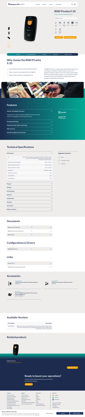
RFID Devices (9, 408)
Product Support (24, 395)
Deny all (63, 413)
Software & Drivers (25, 396)
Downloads (44, 54)
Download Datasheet (70, 37)
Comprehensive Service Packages (28, 402)
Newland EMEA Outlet (40, 405)
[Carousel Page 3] (9, 38)
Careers (37, 398)
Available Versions (68, 54)
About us (37, 396)
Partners (51, 4)
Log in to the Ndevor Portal (26, 404)
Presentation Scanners (11, 402)
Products (38, 4)
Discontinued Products (26, 399)
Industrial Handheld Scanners (13, 401)
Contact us (28, 384)
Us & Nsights (59, 4)
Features (18, 54)
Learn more (37, 414)
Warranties (23, 401)
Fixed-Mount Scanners (11, 404)
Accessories (55, 54)
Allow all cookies (76, 413)
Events (37, 402)
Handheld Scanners (11, 399)
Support (44, 4)
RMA (37, 395)
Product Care (24, 398)
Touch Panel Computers (11, 396)
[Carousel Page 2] (9, 33)
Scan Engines (9, 406)
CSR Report (38, 399)
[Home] (16, 4)
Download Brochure (40, 404)
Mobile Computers (10, 395)
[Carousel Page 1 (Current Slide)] (9, 28)
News (37, 401)
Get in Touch (59, 37)
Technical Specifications (31, 54)
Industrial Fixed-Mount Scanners (13, 405)
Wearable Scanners (11, 398)
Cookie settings (49, 413)
